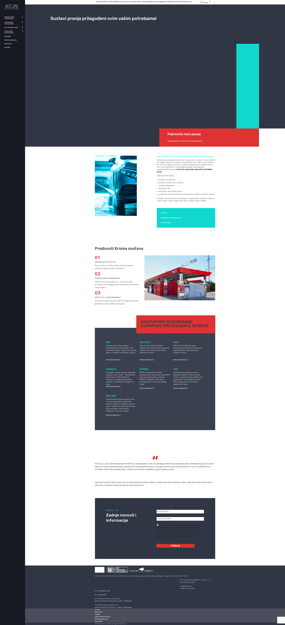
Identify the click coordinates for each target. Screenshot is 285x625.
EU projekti (99, 621)
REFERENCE (166, 222)
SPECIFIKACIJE (113, 360)
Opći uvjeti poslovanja (102, 616)
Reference (8, 43)
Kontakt (7, 47)
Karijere (97, 614)
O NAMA (164, 213)
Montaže (7, 36)
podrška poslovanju (171, 218)
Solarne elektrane (10, 40)
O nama (97, 609)
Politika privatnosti (101, 619)
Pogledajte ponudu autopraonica (185, 141)
